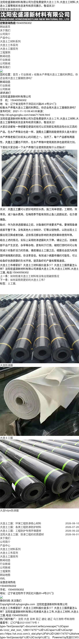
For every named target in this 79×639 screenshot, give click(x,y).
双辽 (38, 619)
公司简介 (5, 34)
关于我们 (5, 30)
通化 (44, 619)
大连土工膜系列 (9, 48)
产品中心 (5, 37)
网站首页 (5, 26)
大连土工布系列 (9, 45)
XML (2, 578)
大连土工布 (52, 2)
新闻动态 (5, 56)
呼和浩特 (69, 619)
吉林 (32, 619)
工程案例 (5, 52)
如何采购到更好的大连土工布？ (28, 279)
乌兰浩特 (58, 619)
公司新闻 (5, 63)
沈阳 (20, 619)
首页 (15, 74)
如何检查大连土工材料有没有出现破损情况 (34, 276)
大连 (26, 619)
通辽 (50, 619)
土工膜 (11, 283)
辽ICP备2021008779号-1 (24, 622)
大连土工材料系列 (10, 41)
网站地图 (5, 574)
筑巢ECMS (72, 637)
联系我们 (5, 67)
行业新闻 (5, 59)
